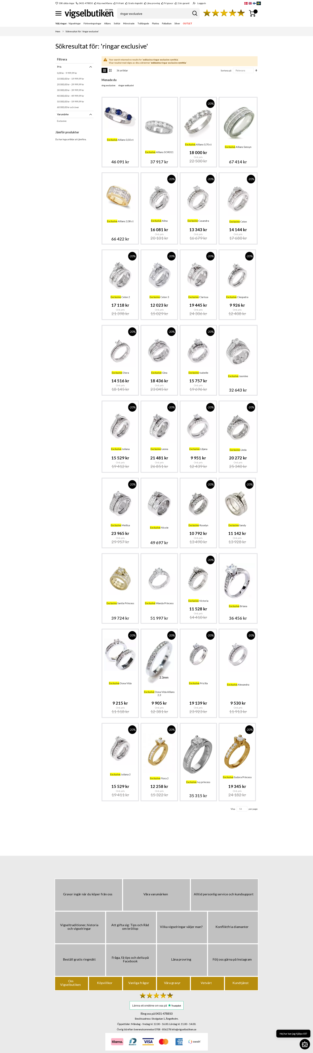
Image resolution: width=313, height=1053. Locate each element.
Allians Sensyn (238, 146)
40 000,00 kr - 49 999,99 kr (70, 95)
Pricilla (198, 683)
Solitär (117, 23)
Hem (57, 31)
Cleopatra (237, 297)
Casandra (198, 220)
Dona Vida (120, 683)
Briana (238, 606)
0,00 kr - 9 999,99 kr (67, 73)
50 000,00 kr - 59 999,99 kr (70, 101)
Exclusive (62, 120)
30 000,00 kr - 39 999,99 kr (70, 90)
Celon (238, 221)
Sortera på (226, 70)
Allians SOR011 (159, 152)
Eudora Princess (237, 777)
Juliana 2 (120, 774)
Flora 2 (159, 778)
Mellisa (120, 525)
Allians (107, 23)
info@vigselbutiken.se (183, 1029)
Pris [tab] (59, 66)
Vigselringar (74, 23)
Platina (155, 23)
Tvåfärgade (143, 23)
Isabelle (198, 372)
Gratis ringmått (135, 3)
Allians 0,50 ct (120, 139)
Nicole (159, 527)
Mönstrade (128, 23)
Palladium (166, 23)
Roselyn (198, 525)
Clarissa (198, 297)
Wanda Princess (159, 603)
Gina (159, 372)
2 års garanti (183, 3)
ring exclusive (108, 85)
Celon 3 (159, 297)
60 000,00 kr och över (68, 107)
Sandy (237, 525)
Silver (177, 23)
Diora (120, 372)
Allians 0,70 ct (198, 144)
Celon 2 (120, 297)
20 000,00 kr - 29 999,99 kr (70, 84)
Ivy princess (198, 782)
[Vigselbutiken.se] (89, 13)
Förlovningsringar (92, 23)
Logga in (201, 3)
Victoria (198, 600)
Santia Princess (120, 603)
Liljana (198, 448)
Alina (159, 220)
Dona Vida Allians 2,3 (159, 693)
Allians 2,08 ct (120, 221)
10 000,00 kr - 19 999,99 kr (70, 78)
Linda (238, 449)
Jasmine (238, 376)
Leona (159, 448)
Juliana (120, 448)
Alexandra (238, 684)
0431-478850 (86, 3)
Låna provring (153, 3)
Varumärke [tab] (63, 114)
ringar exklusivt (126, 85)
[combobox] (158, 13)
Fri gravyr (168, 3)
